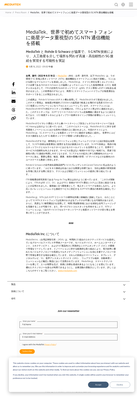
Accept (98, 385)
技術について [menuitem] (17, 291)
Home (8, 13)
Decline (120, 385)
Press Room (21, 13)
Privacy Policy (50, 345)
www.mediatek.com (67, 271)
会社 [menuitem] (13, 299)
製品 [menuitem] (13, 284)
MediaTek (62, 76)
